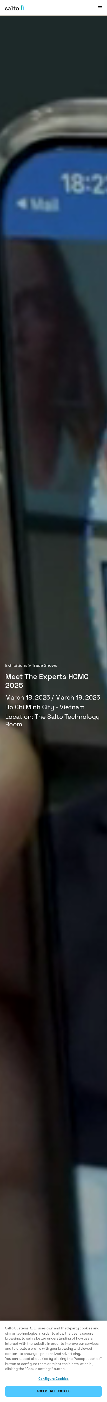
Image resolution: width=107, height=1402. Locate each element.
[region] (53, 1361)
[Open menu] (100, 7)
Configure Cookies (53, 1379)
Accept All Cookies (53, 1391)
